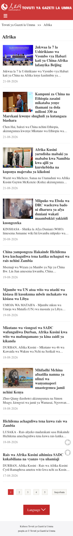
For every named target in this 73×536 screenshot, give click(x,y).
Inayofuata (59, 492)
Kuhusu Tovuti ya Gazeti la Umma (36, 526)
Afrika (48, 24)
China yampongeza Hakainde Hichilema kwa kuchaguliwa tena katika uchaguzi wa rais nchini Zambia (36, 256)
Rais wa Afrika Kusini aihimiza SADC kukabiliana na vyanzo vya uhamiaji (33, 457)
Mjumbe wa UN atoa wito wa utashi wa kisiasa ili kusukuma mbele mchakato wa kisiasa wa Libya (35, 294)
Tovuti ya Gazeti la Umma (18, 24)
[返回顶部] (68, 452)
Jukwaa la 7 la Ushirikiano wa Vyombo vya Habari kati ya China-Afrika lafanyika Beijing (51, 55)
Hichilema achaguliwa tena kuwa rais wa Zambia (35, 423)
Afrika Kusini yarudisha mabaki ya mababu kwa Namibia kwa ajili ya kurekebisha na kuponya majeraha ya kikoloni (36, 160)
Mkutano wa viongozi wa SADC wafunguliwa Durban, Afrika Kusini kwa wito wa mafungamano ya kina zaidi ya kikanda (35, 334)
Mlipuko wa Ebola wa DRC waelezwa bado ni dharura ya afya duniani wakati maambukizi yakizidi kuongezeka (36, 211)
